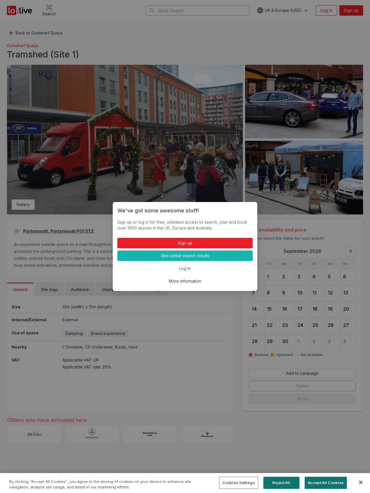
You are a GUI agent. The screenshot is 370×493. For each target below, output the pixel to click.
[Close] (360, 482)
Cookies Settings (238, 482)
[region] (185, 483)
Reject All (281, 482)
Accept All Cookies (326, 482)
